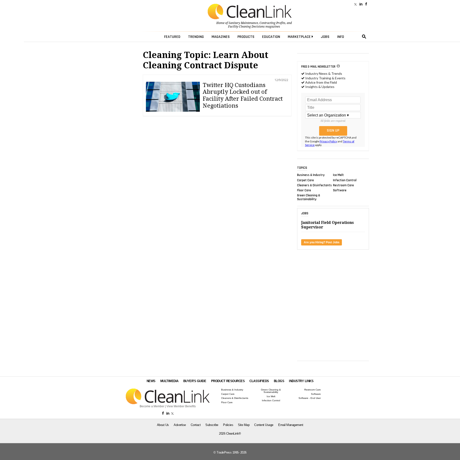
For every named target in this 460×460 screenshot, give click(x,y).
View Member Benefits (181, 406)
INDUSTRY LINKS (301, 381)
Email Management (290, 425)
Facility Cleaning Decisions (246, 26)
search (364, 37)
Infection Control (344, 180)
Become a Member (152, 406)
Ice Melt (338, 175)
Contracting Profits (272, 23)
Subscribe (211, 425)
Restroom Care (343, 185)
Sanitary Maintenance (243, 23)
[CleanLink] (250, 12)
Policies (228, 425)
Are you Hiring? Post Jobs (321, 242)
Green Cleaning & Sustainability (308, 197)
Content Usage (263, 425)
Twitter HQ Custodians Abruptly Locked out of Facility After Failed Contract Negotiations (243, 95)
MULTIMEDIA (169, 381)
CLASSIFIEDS (259, 381)
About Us (163, 425)
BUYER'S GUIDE (194, 381)
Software (339, 190)
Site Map (243, 425)
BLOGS (279, 381)
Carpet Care (305, 180)
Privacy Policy (328, 141)
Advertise (180, 425)
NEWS (151, 381)
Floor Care (304, 190)
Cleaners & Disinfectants (314, 185)
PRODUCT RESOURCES (228, 381)
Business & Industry (311, 175)
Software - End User (310, 398)
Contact (196, 425)
